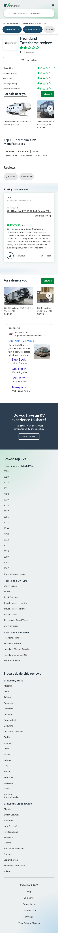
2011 (6, 545)
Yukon (7, 871)
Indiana (7, 760)
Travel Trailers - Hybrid (15, 608)
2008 (6, 562)
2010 (6, 551)
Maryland (8, 794)
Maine (7, 788)
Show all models (12, 660)
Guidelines (29, 897)
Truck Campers (11, 597)
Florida (7, 737)
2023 (6, 476)
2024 (6, 471)
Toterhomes (10, 29)
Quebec (8, 854)
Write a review (29, 60)
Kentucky (8, 777)
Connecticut (10, 720)
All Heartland (31, 29)
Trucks (7, 591)
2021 (6, 488)
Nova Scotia (9, 837)
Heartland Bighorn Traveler (17, 649)
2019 (6, 499)
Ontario (7, 842)
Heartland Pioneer (12, 637)
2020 (6, 494)
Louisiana (8, 783)
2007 (6, 568)
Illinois (7, 754)
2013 (6, 534)
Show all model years (14, 574)
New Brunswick (11, 826)
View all (48, 94)
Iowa (6, 765)
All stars (25, 176)
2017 (6, 511)
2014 (6, 528)
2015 (6, 522)
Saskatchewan (11, 859)
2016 (6, 516)
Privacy (29, 916)
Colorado (8, 714)
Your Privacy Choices (29, 923)
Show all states (11, 797)
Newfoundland (11, 831)
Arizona (7, 697)
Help (29, 891)
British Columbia (11, 814)
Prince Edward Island (14, 848)
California (8, 708)
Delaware (8, 725)
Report (47, 255)
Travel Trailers (10, 614)
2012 (6, 539)
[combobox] (29, 14)
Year (48, 29)
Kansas (7, 771)
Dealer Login (29, 904)
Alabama (8, 685)
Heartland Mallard (12, 643)
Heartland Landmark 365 (15, 655)
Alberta (7, 809)
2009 (6, 556)
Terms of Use (29, 910)
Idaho (6, 748)
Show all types (11, 625)
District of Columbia (13, 731)
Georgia (7, 743)
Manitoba (8, 820)
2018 (6, 505)
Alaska (7, 691)
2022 (6, 482)
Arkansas (8, 703)
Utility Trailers (10, 585)
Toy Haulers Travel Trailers (17, 620)
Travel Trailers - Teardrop (16, 603)
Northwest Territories (14, 865)
